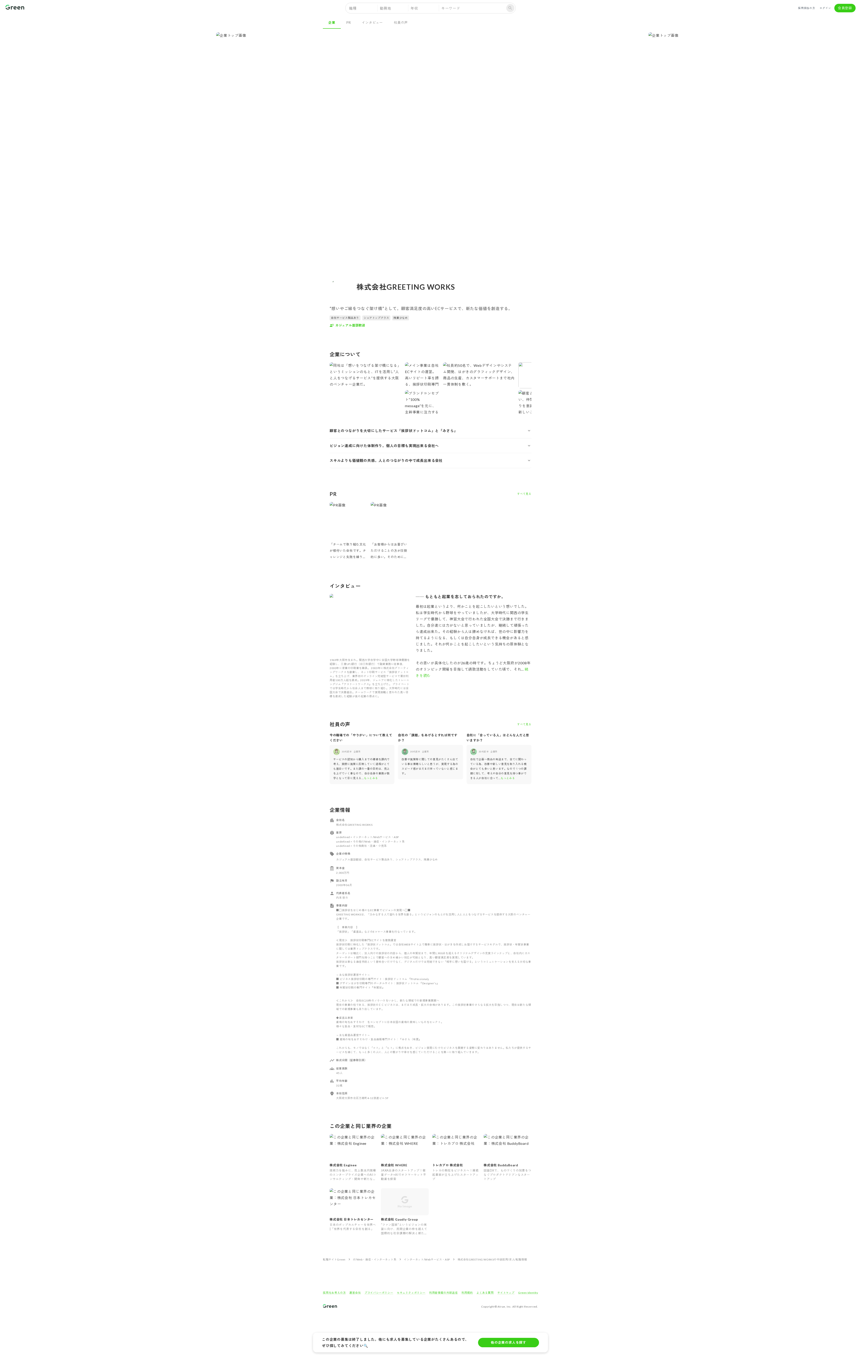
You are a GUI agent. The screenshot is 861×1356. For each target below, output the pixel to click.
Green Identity (528, 1292)
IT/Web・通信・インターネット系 (374, 1259)
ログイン (825, 8)
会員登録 (845, 8)
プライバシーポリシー (379, 1292)
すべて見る (524, 493)
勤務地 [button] (385, 8)
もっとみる (371, 778)
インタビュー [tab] (372, 22)
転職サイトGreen (334, 1259)
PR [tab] (348, 22)
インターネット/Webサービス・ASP (427, 1259)
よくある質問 (485, 1292)
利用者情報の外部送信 (443, 1292)
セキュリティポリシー (411, 1292)
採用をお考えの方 (334, 1292)
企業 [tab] (331, 22)
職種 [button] (353, 8)
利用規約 (467, 1292)
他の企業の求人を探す (508, 1342)
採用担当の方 (806, 8)
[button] (430, 430)
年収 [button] (414, 8)
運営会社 (355, 1292)
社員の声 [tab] (401, 22)
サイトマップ (506, 1292)
